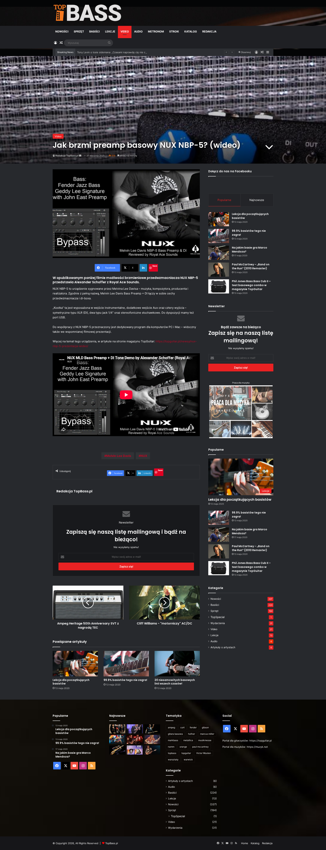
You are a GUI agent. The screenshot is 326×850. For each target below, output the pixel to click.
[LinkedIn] (143, 268)
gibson (205, 727)
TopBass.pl (111, 843)
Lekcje (110, 31)
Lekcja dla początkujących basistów (71, 681)
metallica (188, 740)
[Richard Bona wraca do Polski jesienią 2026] (117, 750)
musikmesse (204, 740)
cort (182, 727)
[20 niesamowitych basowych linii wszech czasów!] (177, 663)
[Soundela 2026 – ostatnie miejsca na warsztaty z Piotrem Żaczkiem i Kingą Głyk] (135, 750)
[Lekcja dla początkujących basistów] (75, 663)
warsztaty (173, 759)
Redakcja (209, 31)
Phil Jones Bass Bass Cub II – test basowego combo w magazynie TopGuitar (251, 285)
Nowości (61, 31)
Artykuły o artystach (223, 647)
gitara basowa (175, 733)
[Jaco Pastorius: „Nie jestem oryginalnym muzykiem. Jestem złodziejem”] (152, 739)
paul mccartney (200, 746)
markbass (173, 740)
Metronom (156, 31)
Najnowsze (256, 200)
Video (125, 31)
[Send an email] (80, 155)
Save (154, 265)
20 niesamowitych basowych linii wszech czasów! (175, 681)
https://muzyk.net (257, 746)
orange (183, 746)
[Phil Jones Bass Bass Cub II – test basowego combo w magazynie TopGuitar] (218, 286)
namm (171, 746)
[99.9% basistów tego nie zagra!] (126, 663)
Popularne (224, 200)
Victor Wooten (203, 753)
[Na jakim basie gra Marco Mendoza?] (218, 253)
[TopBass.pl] (87, 13)
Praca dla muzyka (240, 382)
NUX (144, 456)
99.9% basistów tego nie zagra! (125, 680)
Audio (138, 31)
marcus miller (207, 733)
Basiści (94, 31)
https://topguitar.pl (260, 740)
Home (59, 63)
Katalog (190, 31)
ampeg (171, 727)
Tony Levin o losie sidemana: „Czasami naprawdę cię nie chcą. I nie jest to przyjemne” (127, 52)
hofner (191, 733)
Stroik (174, 31)
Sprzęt (79, 31)
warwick (188, 759)
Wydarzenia (218, 623)
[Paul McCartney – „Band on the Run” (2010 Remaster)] (218, 270)
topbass (172, 753)
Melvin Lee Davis (118, 456)
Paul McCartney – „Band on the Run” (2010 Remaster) (250, 266)
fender (193, 727)
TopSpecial (218, 617)
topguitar (186, 753)
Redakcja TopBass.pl (66, 155)
